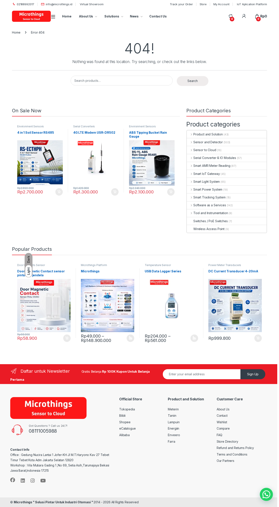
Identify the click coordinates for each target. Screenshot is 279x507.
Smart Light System (206, 181)
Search (192, 81)
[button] (266, 494)
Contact (222, 415)
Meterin (173, 409)
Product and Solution (208, 134)
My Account (221, 4)
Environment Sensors (30, 126)
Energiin (173, 428)
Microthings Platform (94, 265)
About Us (86, 16)
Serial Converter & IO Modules (214, 158)
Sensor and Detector (208, 142)
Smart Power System (207, 189)
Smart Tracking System (209, 197)
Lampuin (173, 422)
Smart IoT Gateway (206, 174)
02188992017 (25, 4)
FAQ (220, 435)
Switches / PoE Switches (210, 221)
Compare (223, 428)
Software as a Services (209, 205)
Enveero (174, 435)
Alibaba (124, 435)
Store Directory (227, 441)
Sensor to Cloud (204, 150)
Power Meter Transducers (224, 265)
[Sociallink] (12, 480)
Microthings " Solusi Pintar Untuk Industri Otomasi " (54, 502)
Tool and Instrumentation (210, 213)
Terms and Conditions (232, 454)
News (134, 16)
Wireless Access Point (209, 229)
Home (66, 16)
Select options (129, 338)
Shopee (125, 422)
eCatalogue (127, 428)
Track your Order (181, 4)
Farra (171, 441)
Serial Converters (84, 126)
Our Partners (225, 461)
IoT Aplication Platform (251, 4)
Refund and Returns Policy (235, 448)
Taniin (172, 415)
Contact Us (158, 16)
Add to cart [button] (59, 192)
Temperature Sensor (158, 265)
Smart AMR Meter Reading (211, 165)
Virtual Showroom (91, 4)
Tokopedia (127, 409)
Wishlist (222, 422)
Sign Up (253, 374)
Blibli (122, 415)
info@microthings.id (59, 4)
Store (203, 4)
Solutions (111, 16)
